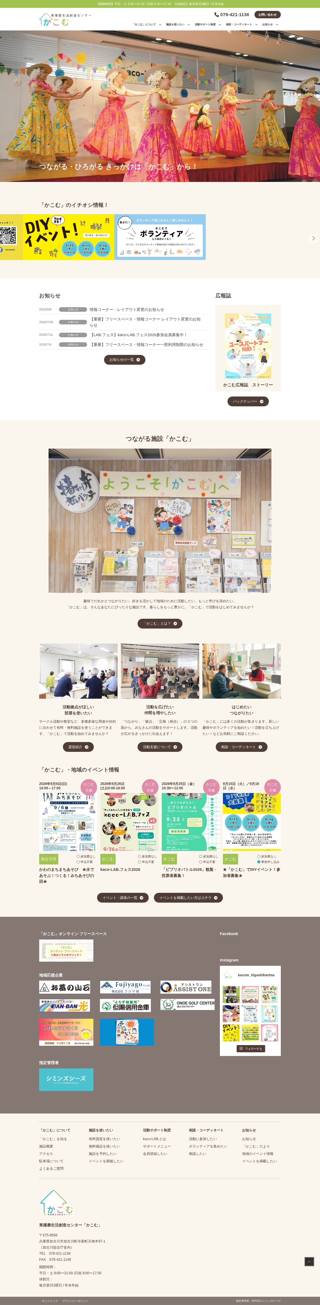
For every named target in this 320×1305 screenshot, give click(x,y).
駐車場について (51, 1161)
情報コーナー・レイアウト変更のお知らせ (127, 309)
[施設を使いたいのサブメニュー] (188, 24)
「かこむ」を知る (53, 1139)
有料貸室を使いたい (104, 1139)
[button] (314, 238)
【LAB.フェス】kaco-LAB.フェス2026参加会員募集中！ (139, 334)
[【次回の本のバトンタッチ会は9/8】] (250, 994)
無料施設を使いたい (104, 1146)
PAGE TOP (309, 1262)
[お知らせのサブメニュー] (277, 24)
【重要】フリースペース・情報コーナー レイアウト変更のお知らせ (145, 322)
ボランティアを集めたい (208, 1146)
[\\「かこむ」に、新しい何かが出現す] (231, 1032)
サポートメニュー (157, 1146)
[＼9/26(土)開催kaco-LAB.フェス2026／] (269, 994)
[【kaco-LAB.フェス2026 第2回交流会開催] (231, 994)
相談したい (197, 1154)
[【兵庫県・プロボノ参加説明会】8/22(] (250, 1032)
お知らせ (73, 309)
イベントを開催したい (106, 1161)
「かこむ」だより (256, 1146)
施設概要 (46, 1146)
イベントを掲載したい (259, 1161)
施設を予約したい (103, 1154)
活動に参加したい (203, 1139)
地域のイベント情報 (257, 1154)
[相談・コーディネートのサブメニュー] (256, 24)
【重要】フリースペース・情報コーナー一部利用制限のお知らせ (146, 344)
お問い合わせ (267, 14)
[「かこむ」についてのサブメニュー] (160, 24)
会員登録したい (155, 1154)
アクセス (46, 1154)
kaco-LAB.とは (154, 1139)
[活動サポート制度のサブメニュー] (220, 24)
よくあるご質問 (51, 1168)
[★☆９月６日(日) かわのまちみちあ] (250, 1013)
